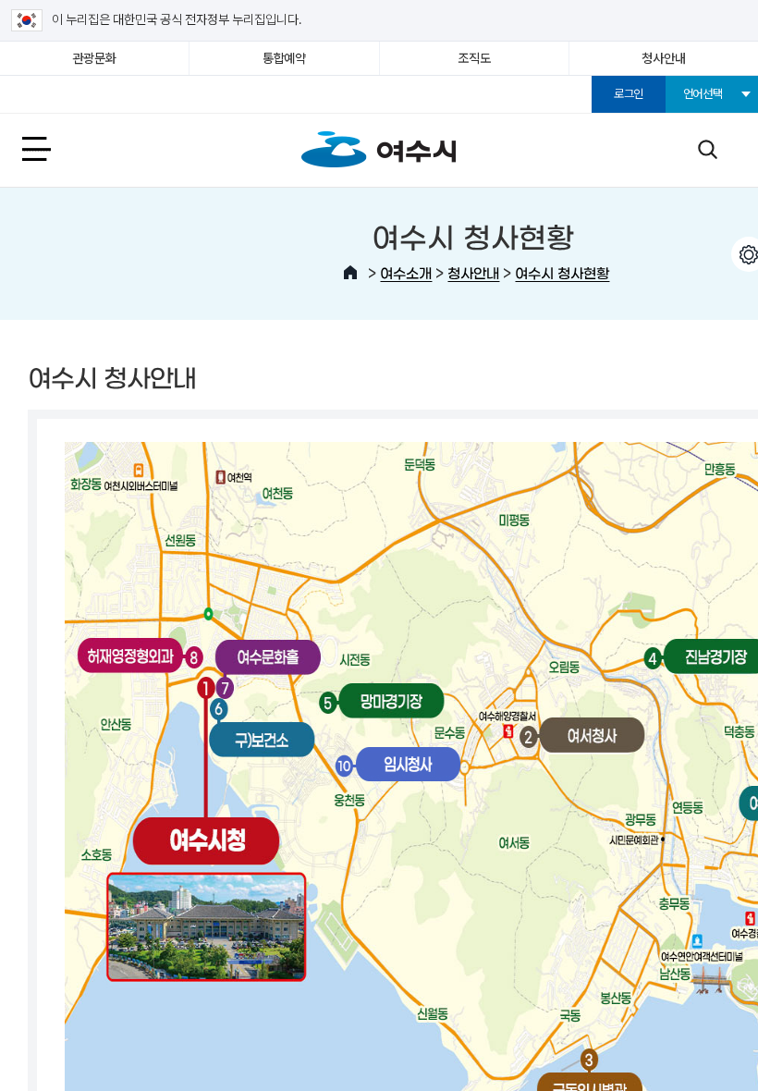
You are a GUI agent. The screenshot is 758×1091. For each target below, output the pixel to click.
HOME (350, 273)
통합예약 (284, 58)
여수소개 (406, 272)
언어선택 (703, 94)
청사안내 (663, 58)
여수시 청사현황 (562, 272)
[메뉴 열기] (57, 148)
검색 (707, 148)
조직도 (474, 58)
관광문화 (94, 58)
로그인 (628, 94)
